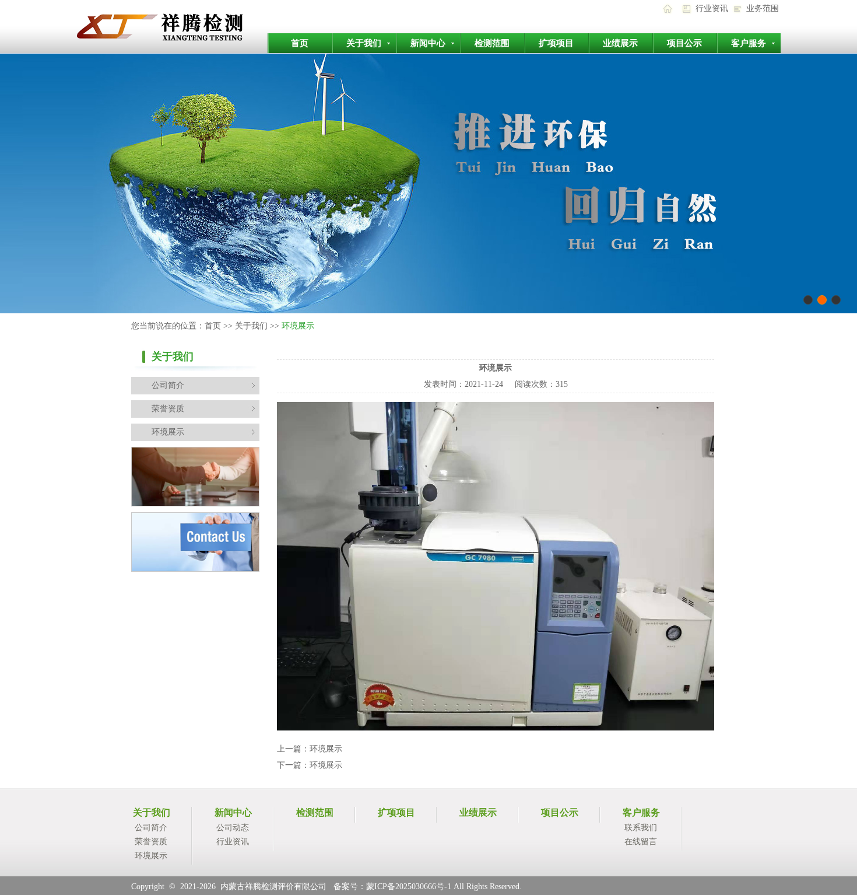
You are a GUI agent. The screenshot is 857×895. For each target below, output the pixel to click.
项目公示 (684, 43)
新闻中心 (427, 43)
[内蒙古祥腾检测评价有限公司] (178, 51)
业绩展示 (620, 43)
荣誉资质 (168, 408)
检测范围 (492, 43)
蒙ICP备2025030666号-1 (408, 886)
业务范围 (762, 8)
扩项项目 (556, 43)
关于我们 (363, 43)
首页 (299, 43)
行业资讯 (712, 8)
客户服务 (748, 43)
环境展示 (168, 432)
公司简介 (168, 385)
